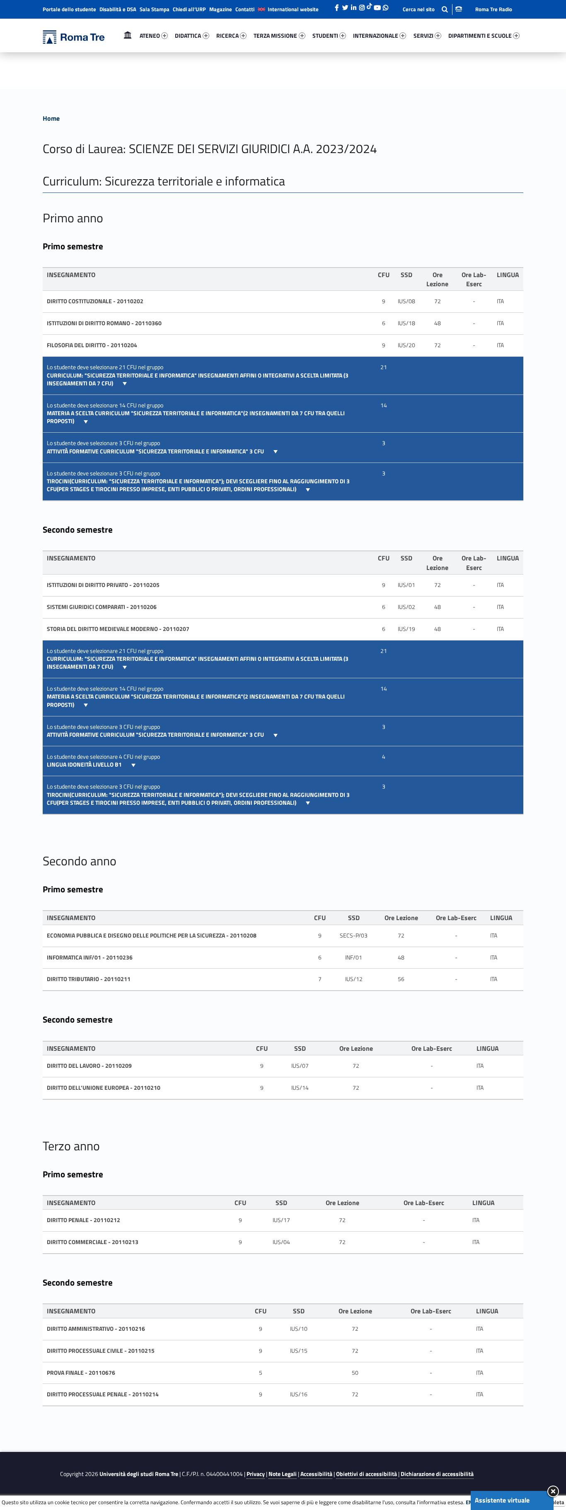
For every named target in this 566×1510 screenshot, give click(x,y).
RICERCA (227, 35)
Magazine (220, 9)
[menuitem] (127, 36)
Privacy (256, 1473)
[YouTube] (377, 5)
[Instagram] (361, 5)
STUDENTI (325, 35)
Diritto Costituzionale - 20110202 (95, 301)
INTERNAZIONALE (375, 35)
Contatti (244, 9)
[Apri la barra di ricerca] (432, 9)
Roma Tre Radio (493, 9)
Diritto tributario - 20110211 (89, 979)
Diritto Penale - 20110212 (83, 1220)
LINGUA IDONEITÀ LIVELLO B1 (85, 764)
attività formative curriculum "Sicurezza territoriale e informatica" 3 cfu (156, 451)
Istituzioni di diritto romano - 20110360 (104, 323)
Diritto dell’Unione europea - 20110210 (103, 1088)
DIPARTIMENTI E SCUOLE (480, 35)
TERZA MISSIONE (275, 35)
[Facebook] (337, 5)
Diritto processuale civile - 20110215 (101, 1351)
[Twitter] (345, 5)
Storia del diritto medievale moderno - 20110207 (118, 629)
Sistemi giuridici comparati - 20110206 (102, 607)
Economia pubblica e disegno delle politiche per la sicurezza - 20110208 (151, 935)
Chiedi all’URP (189, 9)
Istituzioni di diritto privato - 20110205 (103, 585)
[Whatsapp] (385, 5)
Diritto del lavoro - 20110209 (89, 1066)
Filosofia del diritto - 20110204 (92, 345)
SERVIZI (423, 35)
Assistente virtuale (502, 1500)
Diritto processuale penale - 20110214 (103, 1394)
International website (293, 9)
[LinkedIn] (353, 5)
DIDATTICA (188, 35)
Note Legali (282, 1473)
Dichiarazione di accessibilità (437, 1473)
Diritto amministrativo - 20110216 (96, 1329)
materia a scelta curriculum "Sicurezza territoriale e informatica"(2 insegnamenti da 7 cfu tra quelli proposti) (196, 417)
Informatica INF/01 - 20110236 (90, 957)
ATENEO (150, 35)
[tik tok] (369, 5)
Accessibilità (316, 1473)
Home (127, 35)
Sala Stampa (154, 9)
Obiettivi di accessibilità (366, 1473)
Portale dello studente (69, 9)
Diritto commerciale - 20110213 (92, 1242)
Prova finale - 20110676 (81, 1373)
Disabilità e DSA (117, 9)
